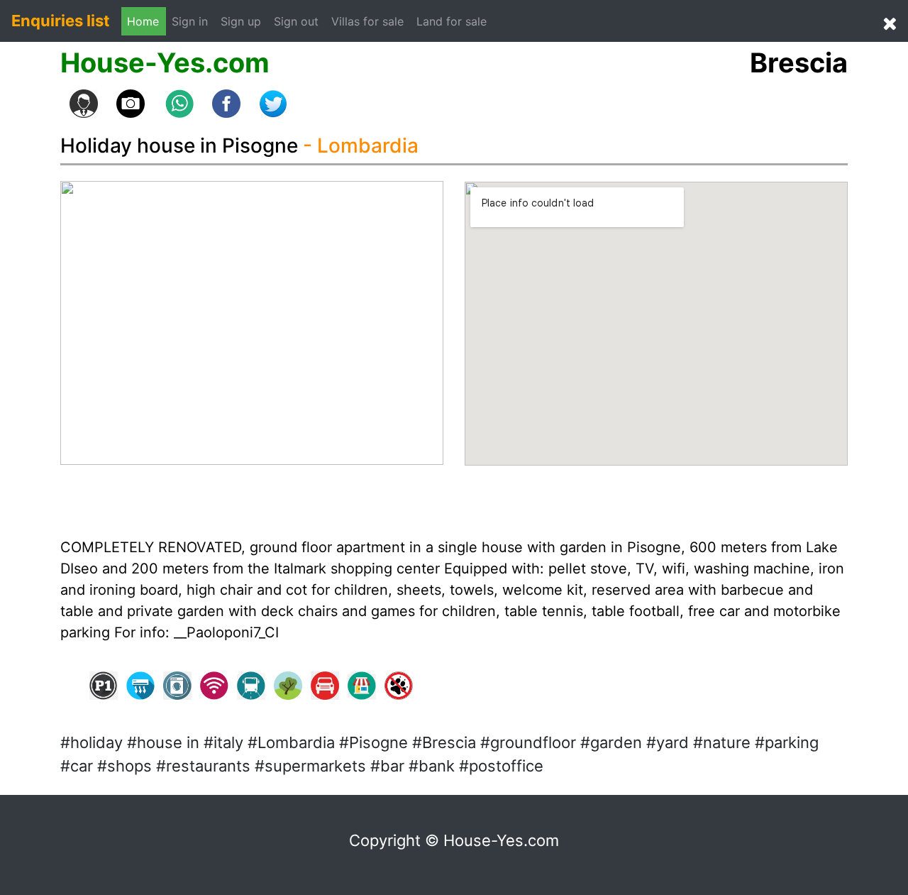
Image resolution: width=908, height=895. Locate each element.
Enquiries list (60, 20)
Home (143, 21)
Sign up (241, 21)
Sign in (193, 20)
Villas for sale (367, 21)
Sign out (296, 21)
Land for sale (451, 21)
